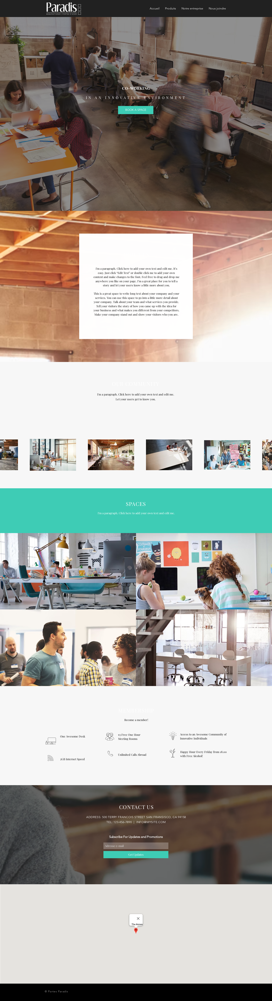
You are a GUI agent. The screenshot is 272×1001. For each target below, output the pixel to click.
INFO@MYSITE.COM (151, 822)
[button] (170, 8)
